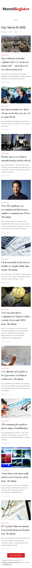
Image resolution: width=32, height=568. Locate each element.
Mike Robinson (6, 82)
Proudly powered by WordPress (11, 562)
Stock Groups (5, 55)
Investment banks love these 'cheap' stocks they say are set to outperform (15, 113)
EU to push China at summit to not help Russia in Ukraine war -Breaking (15, 530)
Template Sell (7, 565)
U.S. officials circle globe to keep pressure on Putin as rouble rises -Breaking (14, 375)
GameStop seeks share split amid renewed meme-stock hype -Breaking (14, 477)
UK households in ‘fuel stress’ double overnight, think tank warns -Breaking (15, 266)
